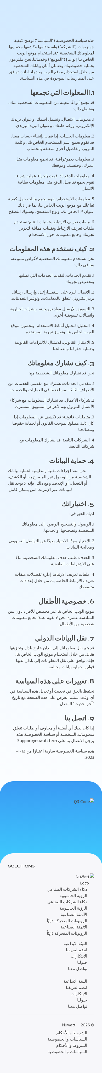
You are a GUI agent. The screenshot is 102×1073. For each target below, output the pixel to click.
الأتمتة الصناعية (74, 914)
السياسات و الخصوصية (67, 1039)
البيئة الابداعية (75, 943)
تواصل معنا (77, 968)
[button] (51, 975)
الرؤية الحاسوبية (73, 895)
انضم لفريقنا (76, 950)
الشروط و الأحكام (71, 1033)
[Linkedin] (10, 1062)
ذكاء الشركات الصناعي (67, 889)
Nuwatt (69, 1025)
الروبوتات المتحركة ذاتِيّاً (67, 920)
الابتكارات (79, 956)
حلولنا (82, 962)
